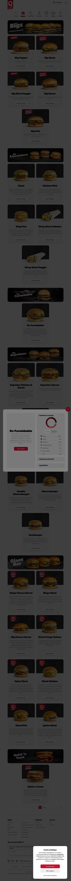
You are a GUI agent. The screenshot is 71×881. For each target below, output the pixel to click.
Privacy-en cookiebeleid (57, 854)
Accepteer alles (50, 866)
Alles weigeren (50, 871)
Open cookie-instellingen (50, 875)
